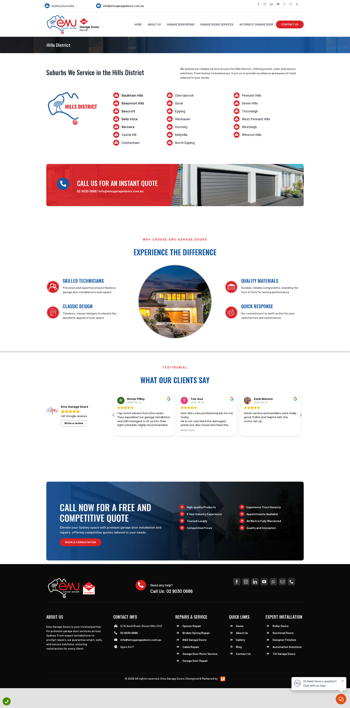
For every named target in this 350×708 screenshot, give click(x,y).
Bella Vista (129, 119)
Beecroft (128, 111)
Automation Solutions (287, 646)
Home (240, 626)
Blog (239, 646)
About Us (242, 632)
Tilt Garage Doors (284, 653)
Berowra (128, 127)
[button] (300, 415)
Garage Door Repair (195, 660)
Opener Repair (191, 626)
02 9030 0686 (87, 191)
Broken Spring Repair (196, 632)
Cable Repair (191, 646)
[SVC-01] (73, 16)
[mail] (290, 4)
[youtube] (278, 4)
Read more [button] (187, 430)
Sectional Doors (283, 632)
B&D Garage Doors (194, 639)
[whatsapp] (284, 4)
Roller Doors (281, 626)
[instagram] (264, 4)
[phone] (297, 4)
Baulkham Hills (132, 95)
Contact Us (243, 653)
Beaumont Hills (133, 103)
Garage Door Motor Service (199, 653)
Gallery (240, 639)
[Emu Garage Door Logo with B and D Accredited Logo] (72, 579)
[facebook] (258, 4)
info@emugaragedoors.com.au (123, 5)
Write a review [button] (73, 423)
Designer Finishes (284, 639)
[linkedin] (271, 4)
